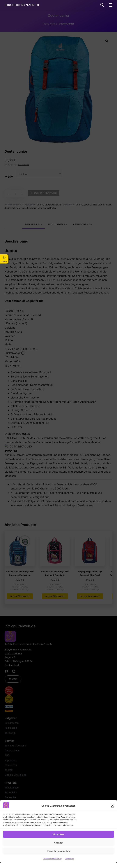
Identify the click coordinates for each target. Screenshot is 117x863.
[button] (112, 805)
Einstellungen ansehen (58, 851)
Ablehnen (58, 842)
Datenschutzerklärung (52, 859)
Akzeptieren (58, 834)
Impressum (69, 859)
